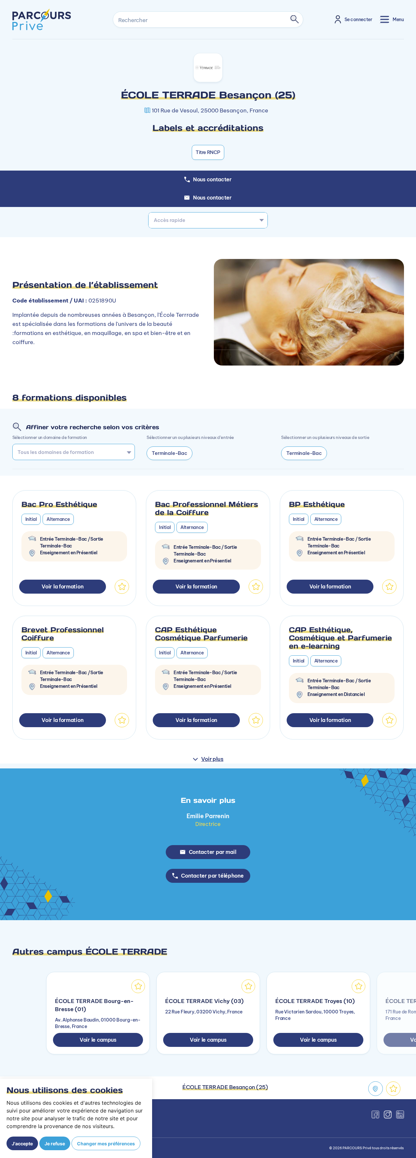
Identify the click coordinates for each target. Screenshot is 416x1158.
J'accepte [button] (22, 1143)
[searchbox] (71, 452)
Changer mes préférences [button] (106, 1143)
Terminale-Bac (169, 453)
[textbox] (208, 220)
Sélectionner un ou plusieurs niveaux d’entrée (190, 437)
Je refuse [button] (55, 1143)
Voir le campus (98, 1039)
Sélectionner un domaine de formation (49, 437)
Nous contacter (212, 197)
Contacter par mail (212, 852)
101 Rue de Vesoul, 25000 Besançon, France (210, 110)
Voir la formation (62, 586)
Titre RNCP (208, 152)
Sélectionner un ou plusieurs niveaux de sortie (325, 437)
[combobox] (208, 220)
